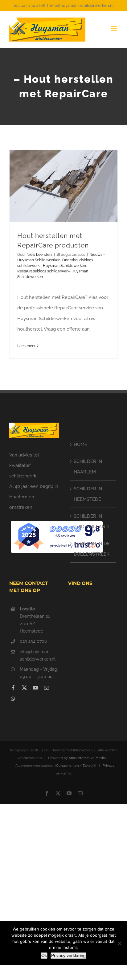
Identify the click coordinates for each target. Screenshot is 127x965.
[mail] (46, 687)
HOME (80, 444)
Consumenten (67, 766)
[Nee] (119, 943)
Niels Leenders (39, 254)
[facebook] (13, 687)
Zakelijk (89, 766)
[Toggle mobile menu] (114, 28)
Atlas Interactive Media (87, 758)
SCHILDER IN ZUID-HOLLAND (91, 521)
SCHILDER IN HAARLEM (88, 467)
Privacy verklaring (68, 955)
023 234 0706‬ (33, 641)
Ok (44, 955)
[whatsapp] (13, 698)
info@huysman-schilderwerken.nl (82, 5)
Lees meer (26, 346)
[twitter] (24, 687)
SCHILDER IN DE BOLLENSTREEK (92, 549)
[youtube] (35, 687)
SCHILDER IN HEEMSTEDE (88, 494)
